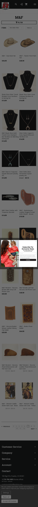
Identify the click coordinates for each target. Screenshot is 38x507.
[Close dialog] (36, 241)
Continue (28, 259)
